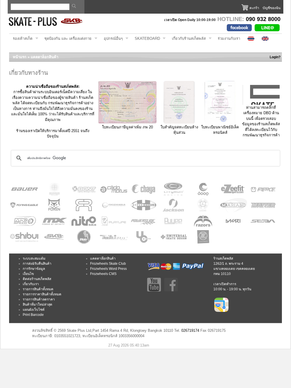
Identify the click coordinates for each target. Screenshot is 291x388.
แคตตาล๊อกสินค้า (103, 258)
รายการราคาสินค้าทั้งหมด (42, 294)
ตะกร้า (254, 8)
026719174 (190, 330)
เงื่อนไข (28, 274)
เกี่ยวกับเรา (31, 284)
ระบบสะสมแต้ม (34, 258)
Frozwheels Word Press (108, 269)
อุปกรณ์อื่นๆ (111, 38)
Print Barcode (33, 315)
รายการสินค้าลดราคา (39, 299)
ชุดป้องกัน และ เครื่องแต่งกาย (66, 38)
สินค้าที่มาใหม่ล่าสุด (37, 304)
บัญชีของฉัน (271, 8)
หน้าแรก (19, 57)
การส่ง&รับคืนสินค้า (37, 264)
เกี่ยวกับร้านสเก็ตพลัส (187, 38)
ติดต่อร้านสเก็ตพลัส (37, 279)
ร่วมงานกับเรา (229, 38)
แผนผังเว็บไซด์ (34, 310)
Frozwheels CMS (103, 274)
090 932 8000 (263, 19)
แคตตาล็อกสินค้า (44, 57)
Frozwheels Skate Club (108, 264)
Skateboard (145, 38)
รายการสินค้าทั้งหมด (38, 289)
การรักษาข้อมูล (34, 269)
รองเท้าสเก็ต (20, 38)
